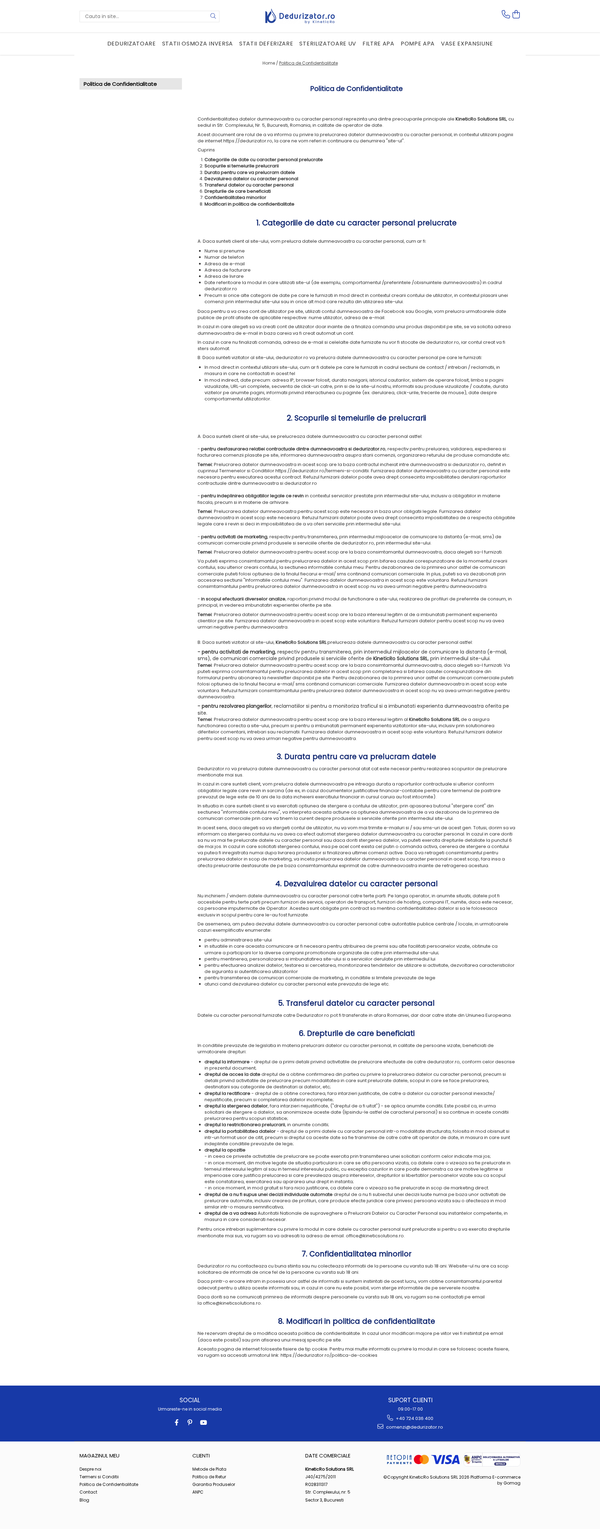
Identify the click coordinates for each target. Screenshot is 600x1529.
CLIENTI (201, 1455)
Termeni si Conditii (99, 1477)
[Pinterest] (190, 1422)
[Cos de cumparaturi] (516, 14)
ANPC (197, 1492)
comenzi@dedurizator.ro (414, 1427)
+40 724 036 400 (414, 1418)
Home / (270, 63)
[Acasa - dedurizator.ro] (300, 16)
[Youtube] (203, 1422)
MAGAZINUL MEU (99, 1455)
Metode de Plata (209, 1469)
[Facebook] (176, 1422)
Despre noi (90, 1469)
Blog (84, 1500)
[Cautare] (213, 16)
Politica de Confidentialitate (308, 63)
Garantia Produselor (213, 1484)
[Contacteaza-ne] (506, 14)
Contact (88, 1492)
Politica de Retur (209, 1477)
